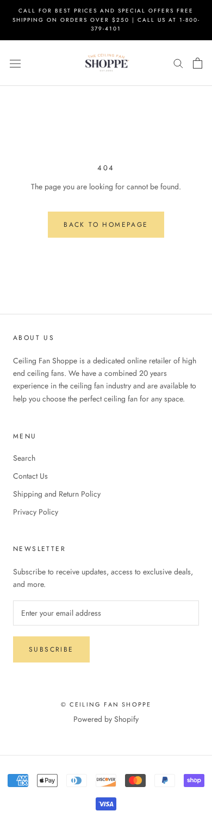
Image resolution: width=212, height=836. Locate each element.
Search (24, 458)
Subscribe (51, 649)
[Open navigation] (15, 63)
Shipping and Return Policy (57, 493)
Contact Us (30, 475)
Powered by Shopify (106, 719)
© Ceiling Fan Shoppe (106, 704)
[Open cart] (197, 63)
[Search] (178, 62)
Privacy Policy (35, 511)
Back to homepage (106, 225)
